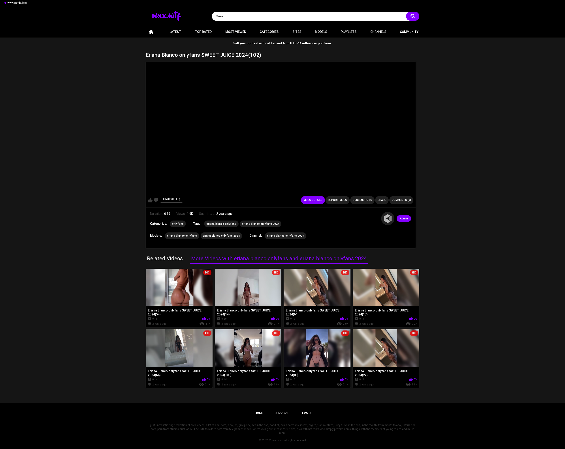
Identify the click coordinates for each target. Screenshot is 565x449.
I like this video (150, 200)
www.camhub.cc (17, 2)
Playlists (348, 32)
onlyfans (178, 223)
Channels (378, 32)
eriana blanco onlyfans (221, 223)
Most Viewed (235, 32)
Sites (296, 32)
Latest (175, 32)
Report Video (337, 200)
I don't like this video (156, 200)
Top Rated (203, 32)
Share (382, 200)
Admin (404, 218)
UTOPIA (295, 43)
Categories (269, 32)
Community (409, 32)
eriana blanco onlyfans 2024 (260, 223)
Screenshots (362, 200)
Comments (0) (401, 200)
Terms (305, 413)
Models (321, 32)
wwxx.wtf (277, 440)
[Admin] (387, 218)
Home (151, 32)
